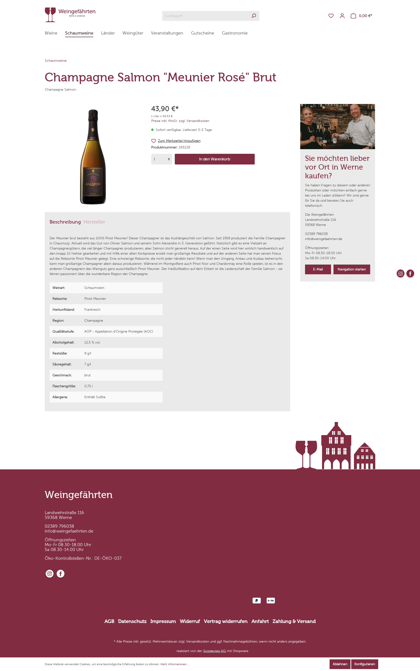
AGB (109, 621)
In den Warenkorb (214, 159)
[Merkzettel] (331, 16)
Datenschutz (132, 621)
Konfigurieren (364, 664)
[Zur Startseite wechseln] (70, 14)
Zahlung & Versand (294, 621)
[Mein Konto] (342, 16)
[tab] (65, 221)
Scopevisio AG (214, 651)
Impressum (163, 621)
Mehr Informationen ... (175, 664)
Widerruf (190, 621)
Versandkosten (197, 641)
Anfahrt (260, 621)
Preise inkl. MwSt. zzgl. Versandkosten (180, 121)
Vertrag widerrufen (226, 621)
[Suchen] (253, 16)
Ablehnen (340, 664)
